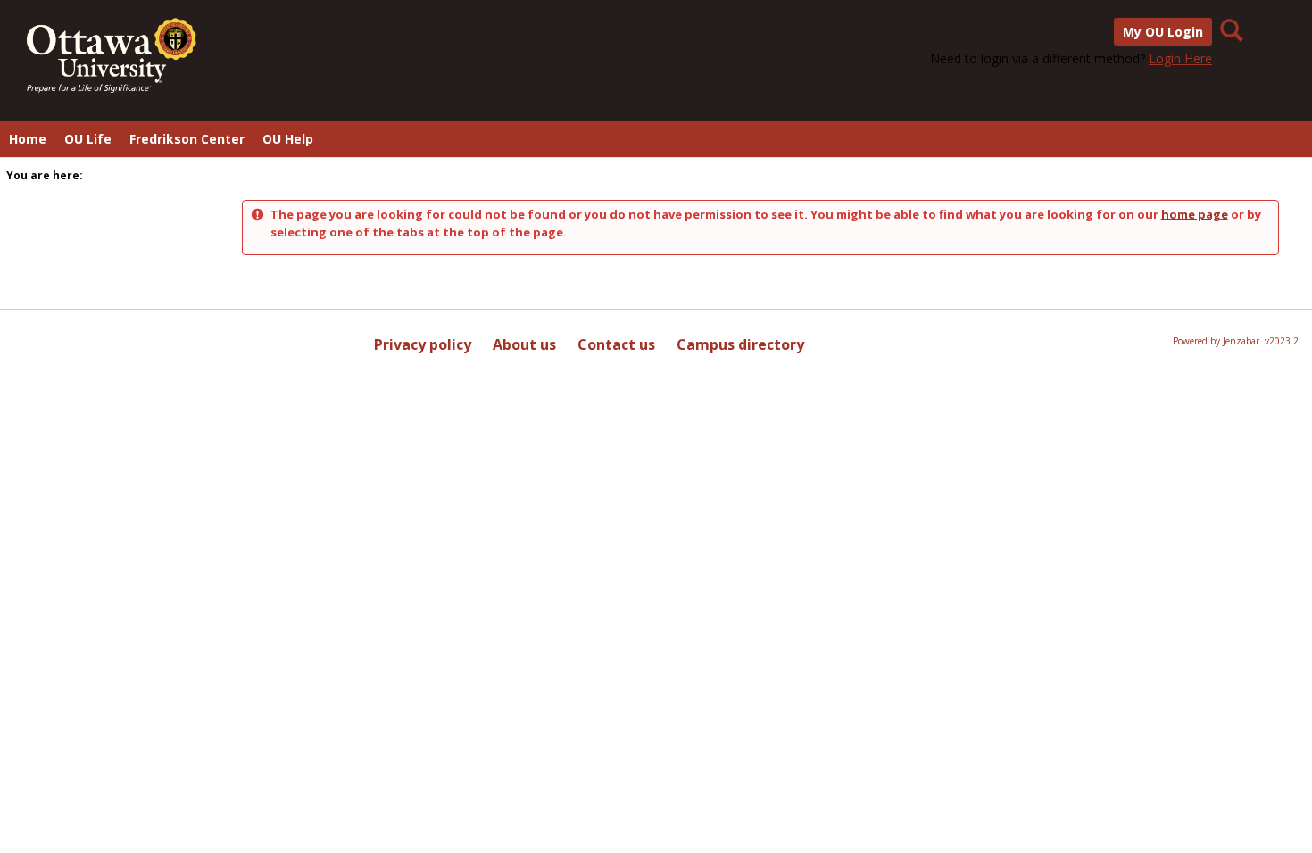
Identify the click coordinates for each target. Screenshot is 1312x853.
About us (524, 344)
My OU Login (1163, 31)
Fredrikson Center (187, 138)
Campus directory (740, 344)
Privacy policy (422, 344)
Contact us (616, 344)
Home (27, 138)
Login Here (1180, 58)
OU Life (88, 138)
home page (1194, 214)
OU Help (287, 138)
